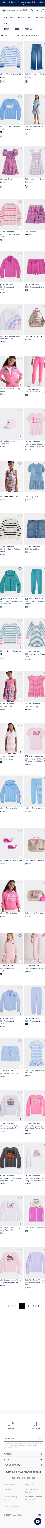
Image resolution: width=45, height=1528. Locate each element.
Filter (6, 36)
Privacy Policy (9, 1485)
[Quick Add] (20, 70)
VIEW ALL (28, 29)
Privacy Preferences (11, 1506)
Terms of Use (29, 1485)
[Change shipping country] (40, 1515)
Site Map (7, 1489)
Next (35, 1306)
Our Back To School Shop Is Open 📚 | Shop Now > (23, 3)
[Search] (32, 11)
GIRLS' (17, 29)
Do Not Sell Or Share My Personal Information (33, 1499)
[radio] (3, 81)
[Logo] (17, 10)
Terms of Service (32, 1443)
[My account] (37, 11)
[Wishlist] (20, 44)
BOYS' (6, 29)
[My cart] (43, 11)
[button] (37, 1521)
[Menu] (4, 11)
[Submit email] (40, 1439)
